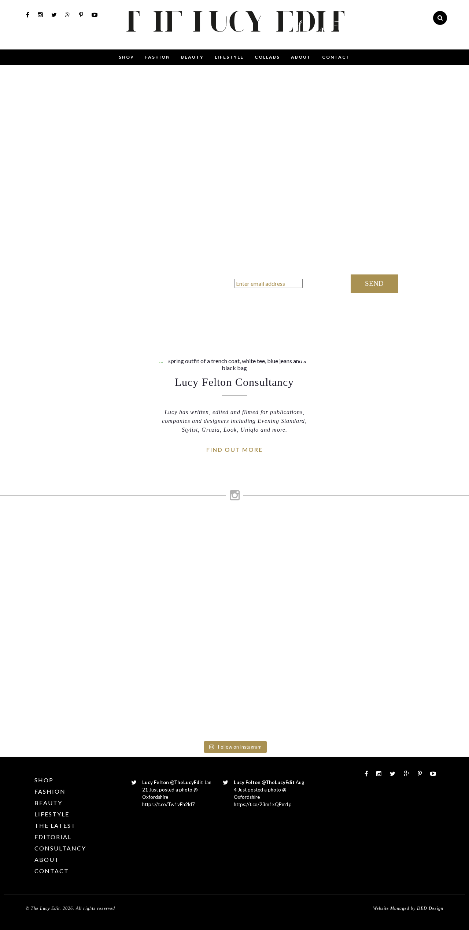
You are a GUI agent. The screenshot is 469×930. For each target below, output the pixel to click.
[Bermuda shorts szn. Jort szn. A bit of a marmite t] (382, 581)
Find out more (234, 449)
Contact (336, 57)
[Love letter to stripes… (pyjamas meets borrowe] (205, 567)
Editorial (52, 836)
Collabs (267, 57)
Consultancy (60, 848)
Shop (126, 57)
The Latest (55, 825)
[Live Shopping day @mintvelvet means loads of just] (86, 560)
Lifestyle (229, 57)
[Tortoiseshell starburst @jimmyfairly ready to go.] (323, 535)
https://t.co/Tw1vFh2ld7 (168, 804)
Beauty (192, 57)
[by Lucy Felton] (253, 42)
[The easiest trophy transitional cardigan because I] (264, 622)
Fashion (157, 57)
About (301, 57)
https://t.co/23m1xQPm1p (263, 804)
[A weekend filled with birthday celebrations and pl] (441, 626)
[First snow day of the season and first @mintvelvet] (146, 535)
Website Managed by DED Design (408, 908)
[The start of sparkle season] (27, 525)
